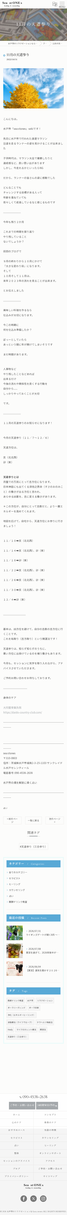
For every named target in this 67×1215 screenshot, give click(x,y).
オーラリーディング (16, 1007)
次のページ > (54, 820)
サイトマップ (50, 1176)
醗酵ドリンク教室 (18, 901)
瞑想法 (43, 1029)
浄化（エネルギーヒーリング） (21, 1015)
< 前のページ (12, 820)
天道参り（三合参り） (17, 1036)
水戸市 (30, 1000)
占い (5, 808)
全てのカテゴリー (18, 872)
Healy (10, 1029)
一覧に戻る (33, 820)
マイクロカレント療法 (26, 1029)
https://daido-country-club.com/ (22, 712)
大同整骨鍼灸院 (12, 707)
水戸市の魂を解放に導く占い (20, 782)
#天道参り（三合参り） (33, 846)
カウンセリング (17, 890)
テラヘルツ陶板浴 (45, 1022)
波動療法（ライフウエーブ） (20, 1022)
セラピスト (14, 878)
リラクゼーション (45, 1000)
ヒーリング (14, 884)
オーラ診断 (34, 1007)
